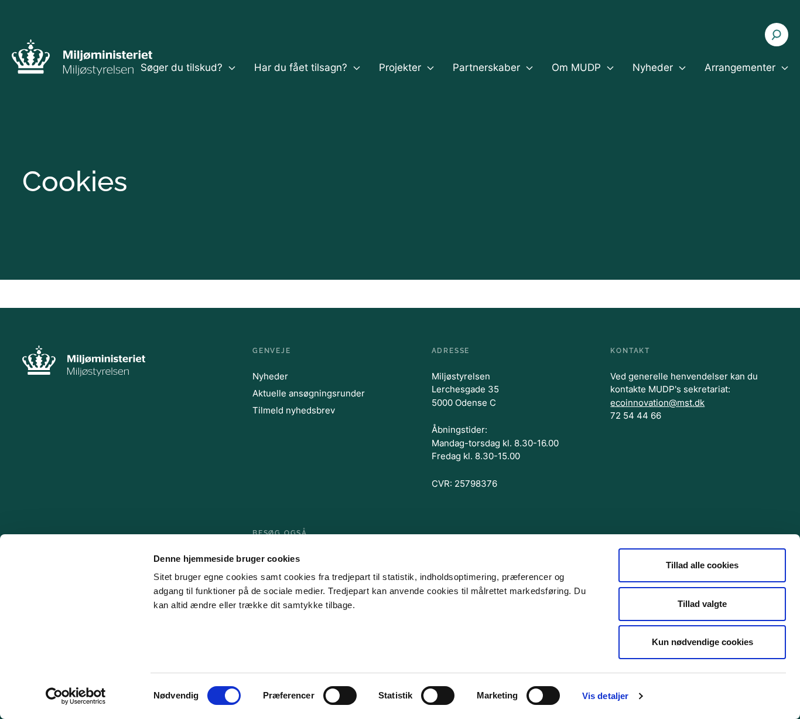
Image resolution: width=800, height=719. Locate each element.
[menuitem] (188, 77)
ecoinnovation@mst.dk (657, 402)
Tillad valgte (702, 604)
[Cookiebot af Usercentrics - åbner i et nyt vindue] (76, 696)
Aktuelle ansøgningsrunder (308, 393)
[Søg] (776, 34)
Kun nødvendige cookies (702, 642)
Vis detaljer (605, 696)
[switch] (340, 695)
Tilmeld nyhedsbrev (293, 410)
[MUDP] (82, 57)
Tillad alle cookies (702, 565)
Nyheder (270, 376)
